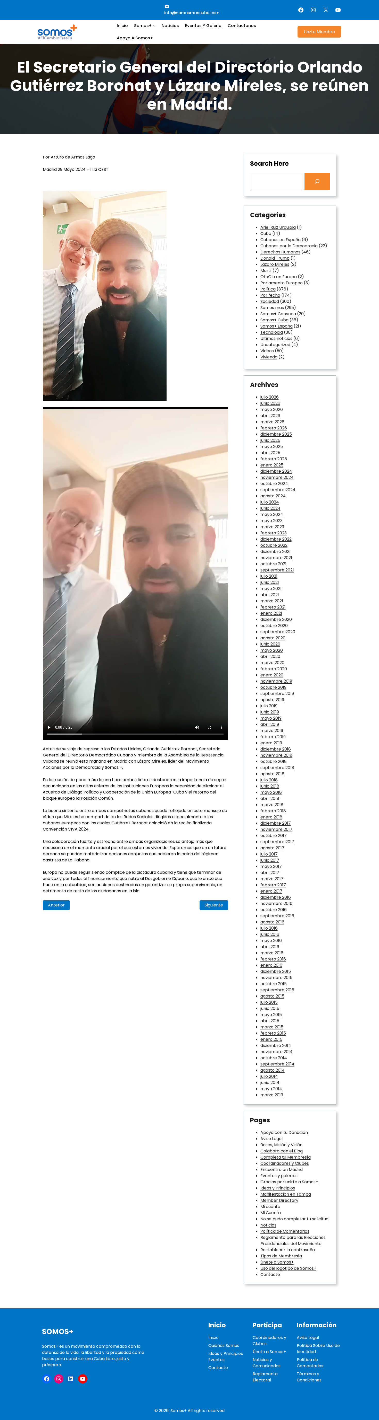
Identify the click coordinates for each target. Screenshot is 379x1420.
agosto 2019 (272, 700)
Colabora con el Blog (281, 1151)
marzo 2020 (272, 663)
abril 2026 (270, 416)
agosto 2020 (272, 638)
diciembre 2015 (275, 971)
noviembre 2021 (276, 558)
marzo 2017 (271, 879)
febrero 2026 (273, 428)
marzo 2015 (271, 1027)
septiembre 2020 (277, 632)
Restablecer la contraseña (287, 1250)
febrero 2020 (273, 669)
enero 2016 (271, 965)
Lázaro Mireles (274, 264)
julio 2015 (269, 1002)
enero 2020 (271, 675)
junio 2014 (269, 1083)
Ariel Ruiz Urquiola (278, 227)
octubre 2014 (273, 1058)
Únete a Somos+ (277, 1262)
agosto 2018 (272, 774)
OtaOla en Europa (278, 277)
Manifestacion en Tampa (285, 1194)
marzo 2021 (271, 601)
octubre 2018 (273, 761)
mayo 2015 (271, 1015)
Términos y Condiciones (309, 1377)
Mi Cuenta (270, 1213)
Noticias (268, 1225)
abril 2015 (269, 1021)
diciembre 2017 (275, 823)
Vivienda (268, 357)
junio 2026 (270, 403)
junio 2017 (269, 860)
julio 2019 (268, 706)
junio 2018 (269, 786)
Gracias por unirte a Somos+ (289, 1182)
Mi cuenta (270, 1207)
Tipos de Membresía (281, 1256)
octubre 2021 (273, 564)
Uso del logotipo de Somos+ (288, 1268)
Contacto (270, 1274)
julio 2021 (268, 576)
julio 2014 (269, 1076)
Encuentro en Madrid (281, 1169)
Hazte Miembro (319, 32)
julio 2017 (269, 854)
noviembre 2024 (277, 477)
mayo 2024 (271, 514)
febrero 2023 (273, 533)
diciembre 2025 (276, 434)
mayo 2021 (271, 589)
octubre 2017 (273, 836)
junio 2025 (270, 440)
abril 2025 (270, 453)
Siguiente (214, 905)
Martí (265, 271)
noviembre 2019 (276, 681)
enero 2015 (271, 1039)
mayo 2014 (271, 1089)
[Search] (317, 181)
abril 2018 (269, 798)
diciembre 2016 (275, 897)
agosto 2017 (272, 848)
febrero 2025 (273, 459)
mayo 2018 (271, 792)
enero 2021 (271, 613)
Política (268, 289)
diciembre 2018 (275, 749)
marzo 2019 (271, 731)
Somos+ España (276, 326)
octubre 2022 (273, 545)
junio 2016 (269, 934)
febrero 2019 (273, 737)
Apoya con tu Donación (284, 1132)
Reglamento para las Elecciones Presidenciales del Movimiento (293, 1240)
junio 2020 (270, 644)
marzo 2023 (272, 527)
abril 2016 (269, 947)
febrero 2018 (273, 811)
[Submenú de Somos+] (154, 25)
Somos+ (57, 1332)
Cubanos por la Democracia (289, 246)
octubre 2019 (273, 687)
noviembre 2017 (276, 829)
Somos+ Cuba (274, 320)
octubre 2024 (274, 484)
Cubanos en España (280, 240)
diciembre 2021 (275, 551)
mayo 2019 (271, 718)
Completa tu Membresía (285, 1157)
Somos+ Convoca (278, 314)
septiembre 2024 (277, 490)
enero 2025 (271, 465)
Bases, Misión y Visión (281, 1145)
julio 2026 (269, 397)
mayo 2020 (271, 650)
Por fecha (270, 295)
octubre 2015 (273, 984)
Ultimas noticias (276, 338)
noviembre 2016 (276, 903)
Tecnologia (271, 332)
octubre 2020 (274, 626)
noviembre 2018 (276, 755)
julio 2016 (269, 928)
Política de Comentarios (284, 1231)
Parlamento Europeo (281, 283)
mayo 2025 (271, 446)
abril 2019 (269, 724)
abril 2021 (269, 595)
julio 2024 (269, 502)
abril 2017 (269, 873)
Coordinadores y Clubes (284, 1163)
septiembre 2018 (277, 768)
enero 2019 (271, 743)
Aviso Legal (271, 1139)
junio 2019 (269, 712)
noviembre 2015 (276, 978)
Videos (267, 351)
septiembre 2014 (277, 1064)
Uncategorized (275, 345)
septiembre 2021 (277, 570)
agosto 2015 (272, 996)
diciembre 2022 (276, 539)
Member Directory (279, 1200)
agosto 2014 (272, 1070)
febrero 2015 (273, 1033)
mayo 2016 (271, 940)
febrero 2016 (273, 959)
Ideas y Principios (277, 1188)
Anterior (56, 905)
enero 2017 (271, 891)
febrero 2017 (273, 885)
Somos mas (272, 308)
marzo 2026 (272, 422)
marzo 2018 (271, 805)
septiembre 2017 (277, 842)
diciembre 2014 (275, 1045)
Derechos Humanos (280, 252)
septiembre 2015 (277, 990)
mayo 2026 (271, 409)
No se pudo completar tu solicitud (294, 1219)
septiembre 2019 (277, 693)
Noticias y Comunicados (267, 1363)
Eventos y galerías (279, 1176)
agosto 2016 (272, 922)
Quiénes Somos (223, 1345)
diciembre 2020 (276, 619)
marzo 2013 (271, 1095)
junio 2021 (269, 582)
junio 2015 (269, 1008)
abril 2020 (270, 656)
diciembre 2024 (276, 471)
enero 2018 (271, 817)
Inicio (213, 1337)
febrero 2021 (273, 607)
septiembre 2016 (277, 916)
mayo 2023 (271, 521)
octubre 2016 (273, 910)
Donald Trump (275, 258)
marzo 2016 (271, 953)
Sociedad (269, 301)
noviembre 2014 (276, 1052)
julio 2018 (269, 780)
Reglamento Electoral (265, 1377)
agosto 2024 (273, 496)
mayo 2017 (271, 866)
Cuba (265, 233)
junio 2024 (270, 508)
